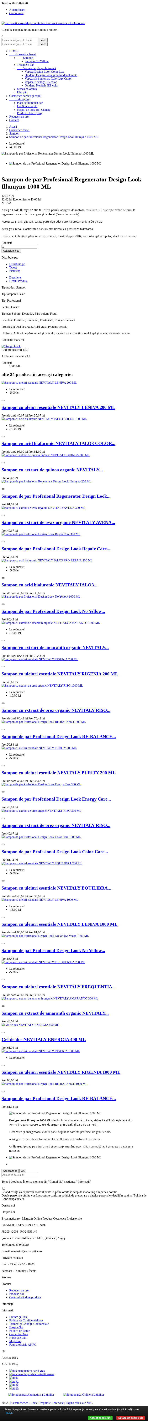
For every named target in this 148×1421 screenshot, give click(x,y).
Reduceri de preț (19, 116)
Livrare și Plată (18, 1317)
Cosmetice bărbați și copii (24, 95)
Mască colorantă (27, 89)
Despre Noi (16, 1327)
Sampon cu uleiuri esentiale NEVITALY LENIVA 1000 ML (60, 924)
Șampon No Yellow (37, 61)
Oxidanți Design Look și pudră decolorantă (51, 75)
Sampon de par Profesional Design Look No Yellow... (53, 611)
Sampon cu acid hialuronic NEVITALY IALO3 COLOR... (58, 443)
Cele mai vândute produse (25, 1297)
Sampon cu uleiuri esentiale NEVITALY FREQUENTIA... (59, 986)
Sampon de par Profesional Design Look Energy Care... (56, 799)
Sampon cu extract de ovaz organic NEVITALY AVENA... (58, 522)
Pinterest (14, 271)
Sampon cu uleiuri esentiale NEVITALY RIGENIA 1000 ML (61, 1072)
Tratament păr (25, 64)
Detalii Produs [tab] (18, 281)
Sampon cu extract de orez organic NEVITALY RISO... (56, 710)
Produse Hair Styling (29, 113)
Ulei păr (22, 92)
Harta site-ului (17, 1337)
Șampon (25, 57)
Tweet (13, 267)
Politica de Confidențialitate (26, 1320)
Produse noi (16, 1293)
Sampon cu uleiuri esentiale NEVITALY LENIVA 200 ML (58, 407)
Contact (14, 120)
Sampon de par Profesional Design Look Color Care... (55, 851)
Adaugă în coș (11, 250)
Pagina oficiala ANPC (22, 1344)
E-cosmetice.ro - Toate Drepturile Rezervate (37, 1402)
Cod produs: (9, 349)
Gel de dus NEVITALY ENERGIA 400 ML (44, 1039)
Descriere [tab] (15, 277)
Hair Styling (19, 99)
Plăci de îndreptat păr (30, 102)
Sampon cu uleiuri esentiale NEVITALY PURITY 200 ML (59, 772)
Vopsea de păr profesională (36, 68)
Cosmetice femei (22, 54)
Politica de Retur (19, 1330)
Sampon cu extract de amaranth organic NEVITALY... (55, 647)
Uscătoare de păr (27, 106)
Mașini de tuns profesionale (33, 109)
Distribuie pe (17, 264)
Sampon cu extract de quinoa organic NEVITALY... (52, 469)
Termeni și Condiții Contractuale (29, 1323)
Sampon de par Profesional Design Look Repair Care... (56, 548)
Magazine (15, 1341)
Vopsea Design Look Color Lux (44, 71)
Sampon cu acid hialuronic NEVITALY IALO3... (49, 584)
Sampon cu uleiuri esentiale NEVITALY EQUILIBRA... (56, 888)
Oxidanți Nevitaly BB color (41, 85)
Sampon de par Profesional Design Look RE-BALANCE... (59, 736)
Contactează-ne (18, 1334)
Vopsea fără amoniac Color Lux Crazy (48, 78)
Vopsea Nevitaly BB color (41, 82)
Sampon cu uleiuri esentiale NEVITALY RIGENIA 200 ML (60, 673)
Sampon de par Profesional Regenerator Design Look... (56, 496)
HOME (13, 50)
